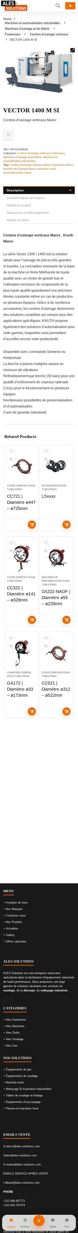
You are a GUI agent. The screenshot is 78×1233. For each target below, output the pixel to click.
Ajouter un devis (70, 5)
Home (7, 19)
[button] (72, 50)
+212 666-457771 (14, 1200)
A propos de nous (17, 902)
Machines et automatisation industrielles (32, 23)
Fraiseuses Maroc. (63, 164)
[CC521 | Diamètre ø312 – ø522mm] (56, 653)
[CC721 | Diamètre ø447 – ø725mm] (21, 466)
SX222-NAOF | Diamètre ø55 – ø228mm (56, 597)
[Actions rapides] (39, 1220)
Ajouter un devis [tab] (18, 220)
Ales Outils (13, 1032)
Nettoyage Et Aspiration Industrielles (29, 1089)
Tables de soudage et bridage (24, 1095)
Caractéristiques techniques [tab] (26, 198)
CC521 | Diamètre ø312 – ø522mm (56, 689)
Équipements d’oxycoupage (23, 1102)
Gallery (10, 935)
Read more (32, 524)
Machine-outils (15, 1082)
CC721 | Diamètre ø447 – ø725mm (21, 502)
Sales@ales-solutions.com (20, 1155)
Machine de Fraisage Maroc (19, 168)
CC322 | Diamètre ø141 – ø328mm (21, 593)
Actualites (12, 928)
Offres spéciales (16, 941)
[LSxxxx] (56, 466)
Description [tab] (15, 190)
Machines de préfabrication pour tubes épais (56, 581)
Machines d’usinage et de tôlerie (27, 28)
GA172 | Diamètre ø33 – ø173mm (20, 689)
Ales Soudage (14, 1039)
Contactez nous (16, 915)
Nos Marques (14, 909)
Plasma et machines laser (22, 1108)
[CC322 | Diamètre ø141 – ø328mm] (21, 558)
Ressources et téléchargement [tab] (28, 212)
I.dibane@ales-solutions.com (21, 1182)
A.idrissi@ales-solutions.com (21, 1146)
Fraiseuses (12, 34)
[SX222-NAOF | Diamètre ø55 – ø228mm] (56, 558)
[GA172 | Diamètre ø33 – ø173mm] (21, 653)
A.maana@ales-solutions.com (22, 1164)
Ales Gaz (12, 1045)
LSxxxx (48, 496)
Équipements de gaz (19, 1069)
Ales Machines (15, 1026)
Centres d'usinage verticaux (49, 34)
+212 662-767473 (14, 1205)
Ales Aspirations (16, 1019)
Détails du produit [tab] (19, 205)
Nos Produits (14, 922)
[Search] (58, 5)
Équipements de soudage (22, 1076)
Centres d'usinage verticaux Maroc (30, 164)
